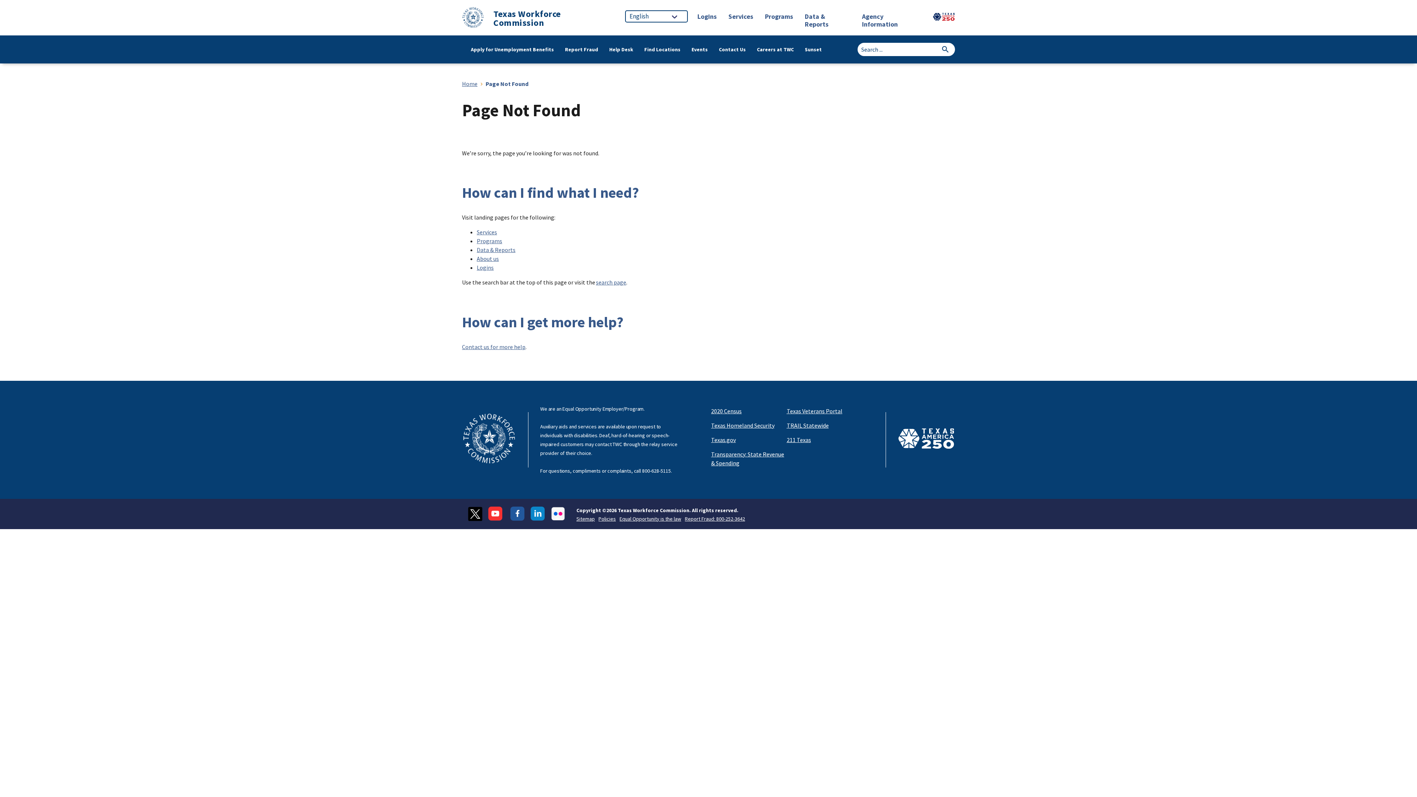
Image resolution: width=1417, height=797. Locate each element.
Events (700, 49)
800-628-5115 (656, 470)
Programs (489, 241)
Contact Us (732, 49)
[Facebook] (517, 514)
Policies (607, 518)
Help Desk (621, 49)
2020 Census (726, 411)
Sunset (813, 49)
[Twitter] (475, 514)
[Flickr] (558, 514)
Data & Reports (496, 249)
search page (611, 282)
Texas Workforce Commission (527, 18)
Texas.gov (723, 440)
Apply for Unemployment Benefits (512, 49)
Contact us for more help (493, 347)
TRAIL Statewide (808, 425)
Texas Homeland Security (743, 425)
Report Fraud (581, 49)
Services (487, 232)
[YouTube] (496, 514)
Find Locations (662, 49)
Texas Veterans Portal (814, 411)
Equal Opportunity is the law (650, 518)
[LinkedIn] (538, 514)
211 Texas (799, 440)
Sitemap (585, 518)
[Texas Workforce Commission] (473, 19)
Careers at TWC (775, 49)
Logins (485, 267)
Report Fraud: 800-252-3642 (715, 518)
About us (488, 258)
